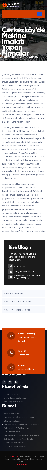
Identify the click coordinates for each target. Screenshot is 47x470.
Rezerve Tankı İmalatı (12, 414)
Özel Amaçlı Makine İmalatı (18, 310)
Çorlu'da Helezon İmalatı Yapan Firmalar (18, 439)
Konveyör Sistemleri (15, 293)
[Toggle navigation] (39, 14)
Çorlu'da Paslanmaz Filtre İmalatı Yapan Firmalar (22, 435)
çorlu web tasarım (22, 464)
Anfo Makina (7, 53)
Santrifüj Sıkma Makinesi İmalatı (15, 446)
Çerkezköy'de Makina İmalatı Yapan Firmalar (17, 6)
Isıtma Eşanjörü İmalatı (12, 421)
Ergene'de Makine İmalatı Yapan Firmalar (19, 417)
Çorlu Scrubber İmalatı (12, 432)
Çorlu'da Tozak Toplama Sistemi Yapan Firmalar (21, 425)
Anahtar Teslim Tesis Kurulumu (19, 302)
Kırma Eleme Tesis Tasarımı (14, 443)
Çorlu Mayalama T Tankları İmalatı (16, 428)
